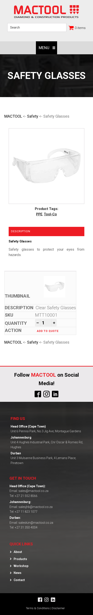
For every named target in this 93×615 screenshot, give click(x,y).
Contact (19, 580)
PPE (39, 214)
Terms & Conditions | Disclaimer (45, 608)
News (17, 573)
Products (20, 559)
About (18, 552)
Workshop (21, 566)
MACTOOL (13, 116)
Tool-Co (50, 214)
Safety (32, 116)
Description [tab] (20, 231)
